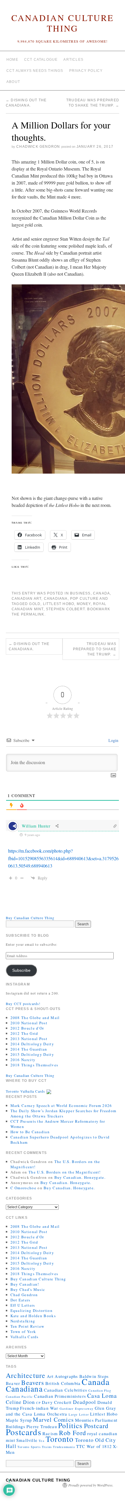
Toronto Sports (29, 1447)
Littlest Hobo (58, 604)
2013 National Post (28, 1038)
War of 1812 (99, 1446)
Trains (47, 1447)
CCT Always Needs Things (34, 71)
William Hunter (36, 826)
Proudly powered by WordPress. (90, 1485)
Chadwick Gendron (38, 147)
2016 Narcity (23, 1059)
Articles (73, 60)
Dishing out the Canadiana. (29, 646)
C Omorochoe (23, 1187)
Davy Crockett (57, 1402)
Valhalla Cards (24, 1336)
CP (38, 1403)
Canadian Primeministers (60, 1396)
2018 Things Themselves (34, 1065)
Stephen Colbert (65, 609)
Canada (101, 593)
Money (84, 604)
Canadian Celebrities (65, 1390)
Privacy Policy (86, 71)
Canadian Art (26, 599)
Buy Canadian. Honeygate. (80, 1177)
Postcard (96, 1425)
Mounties (84, 1420)
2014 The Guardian (28, 1049)
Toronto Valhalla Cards (26, 1091)
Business (80, 593)
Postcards (23, 1431)
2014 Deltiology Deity (32, 1043)
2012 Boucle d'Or (27, 1028)
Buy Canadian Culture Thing (30, 917)
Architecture (25, 1375)
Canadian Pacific (19, 1397)
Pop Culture (84, 599)
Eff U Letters (22, 1305)
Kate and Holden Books (33, 1315)
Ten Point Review (27, 1326)
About (13, 82)
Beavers (32, 1382)
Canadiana (56, 599)
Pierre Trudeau (41, 1426)
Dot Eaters (20, 1300)
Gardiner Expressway (77, 1409)
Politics (70, 1425)
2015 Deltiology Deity (32, 1054)
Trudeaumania (64, 1447)
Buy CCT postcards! (23, 1003)
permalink (32, 614)
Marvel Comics (53, 1419)
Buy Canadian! (24, 1284)
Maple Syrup (19, 1420)
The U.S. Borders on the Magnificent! (64, 1172)
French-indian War (39, 1408)
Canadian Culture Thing (62, 23)
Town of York (23, 1331)
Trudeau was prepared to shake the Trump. (94, 649)
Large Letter (79, 1414)
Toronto (60, 1438)
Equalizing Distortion (31, 1310)
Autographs (66, 1376)
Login (112, 740)
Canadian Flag (99, 1390)
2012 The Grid (24, 1033)
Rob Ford (72, 1432)
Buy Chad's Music (27, 1289)
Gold (34, 604)
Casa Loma (102, 1396)
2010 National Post (28, 1022)
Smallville (27, 1440)
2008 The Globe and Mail (35, 1017)
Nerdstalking (22, 1321)
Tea (41, 1441)
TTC (80, 1446)
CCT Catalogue (41, 60)
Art (50, 1376)
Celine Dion (20, 1401)
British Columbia (63, 1383)
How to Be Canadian (30, 1131)
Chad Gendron (24, 1294)
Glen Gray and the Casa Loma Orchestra (61, 1411)
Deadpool (84, 1401)
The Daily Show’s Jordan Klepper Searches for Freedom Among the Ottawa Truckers (63, 1113)
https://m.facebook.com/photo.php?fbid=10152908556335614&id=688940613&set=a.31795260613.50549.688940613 (63, 858)
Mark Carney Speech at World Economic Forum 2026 (61, 1105)
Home (12, 60)
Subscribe (21, 970)
